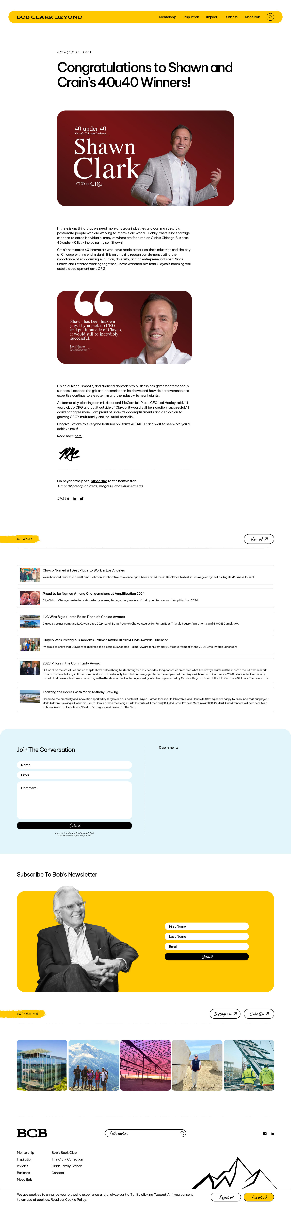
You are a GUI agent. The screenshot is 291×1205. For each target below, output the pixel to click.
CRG (101, 268)
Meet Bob (24, 1179)
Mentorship (25, 1152)
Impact (22, 1166)
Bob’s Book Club (64, 1152)
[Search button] (270, 17)
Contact (58, 1173)
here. (78, 436)
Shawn (116, 242)
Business (23, 1173)
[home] (49, 17)
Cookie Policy (75, 1199)
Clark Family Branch (67, 1166)
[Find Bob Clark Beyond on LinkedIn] (272, 1133)
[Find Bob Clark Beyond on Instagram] (265, 1133)
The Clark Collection (67, 1159)
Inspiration (24, 1159)
